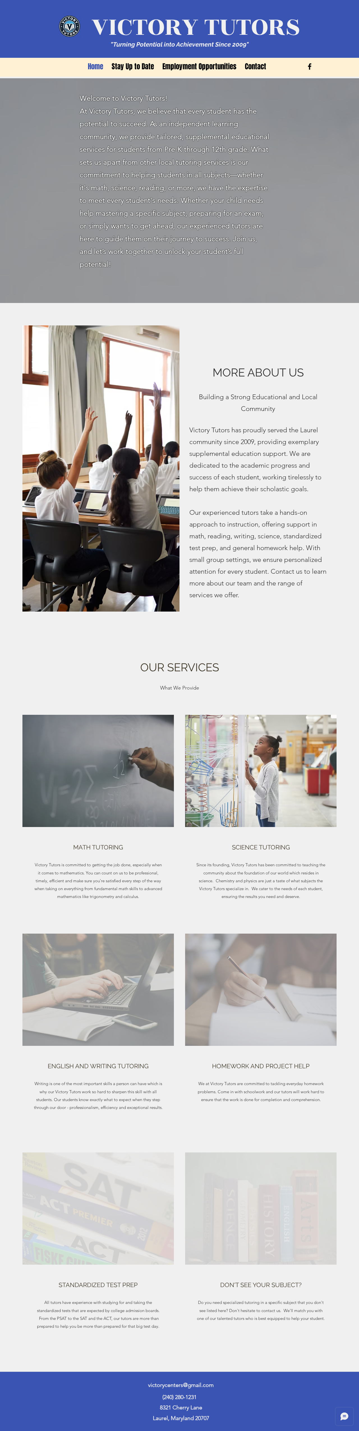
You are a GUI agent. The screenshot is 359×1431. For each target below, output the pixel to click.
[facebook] (309, 66)
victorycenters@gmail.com (181, 1385)
